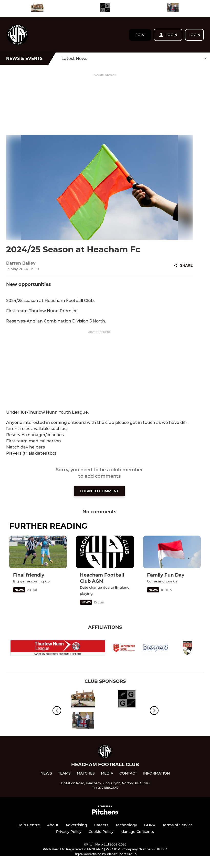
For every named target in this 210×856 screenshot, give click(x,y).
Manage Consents (137, 831)
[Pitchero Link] (105, 813)
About (52, 825)
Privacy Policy (68, 831)
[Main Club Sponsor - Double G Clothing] (105, 8)
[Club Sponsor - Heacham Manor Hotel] (37, 8)
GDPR (149, 825)
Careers (101, 825)
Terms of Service (177, 825)
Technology (126, 825)
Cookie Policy (101, 831)
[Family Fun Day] (172, 552)
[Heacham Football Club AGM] (105, 552)
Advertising (76, 825)
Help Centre (28, 825)
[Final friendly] (38, 552)
